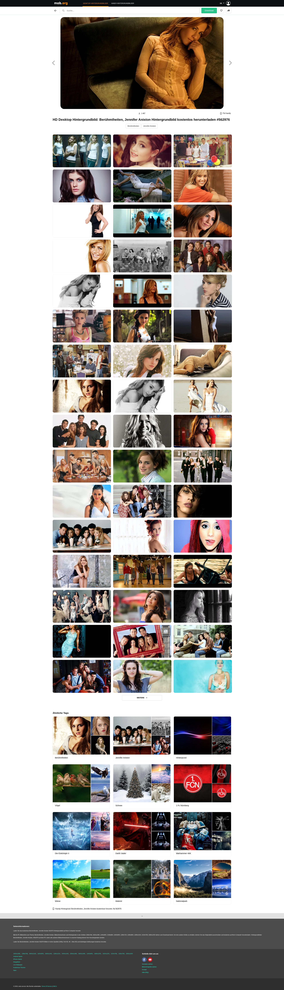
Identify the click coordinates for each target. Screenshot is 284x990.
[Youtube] (150, 961)
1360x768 (121, 953)
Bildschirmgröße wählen (149, 967)
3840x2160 (32, 953)
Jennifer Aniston (149, 126)
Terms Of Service (47, 986)
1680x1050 (97, 953)
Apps (14, 970)
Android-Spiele (17, 956)
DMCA (55, 986)
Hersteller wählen (147, 964)
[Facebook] (145, 961)
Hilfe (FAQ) (145, 972)
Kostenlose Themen (19, 967)
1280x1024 (56, 953)
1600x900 (40, 953)
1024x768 (114, 953)
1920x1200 (106, 953)
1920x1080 (16, 953)
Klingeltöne (16, 962)
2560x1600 (129, 953)
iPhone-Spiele (17, 959)
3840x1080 (81, 953)
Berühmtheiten (133, 126)
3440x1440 (65, 953)
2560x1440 (48, 953)
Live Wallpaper (17, 965)
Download (209, 10)
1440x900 (90, 953)
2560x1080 (73, 953)
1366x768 (25, 953)
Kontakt (144, 969)
